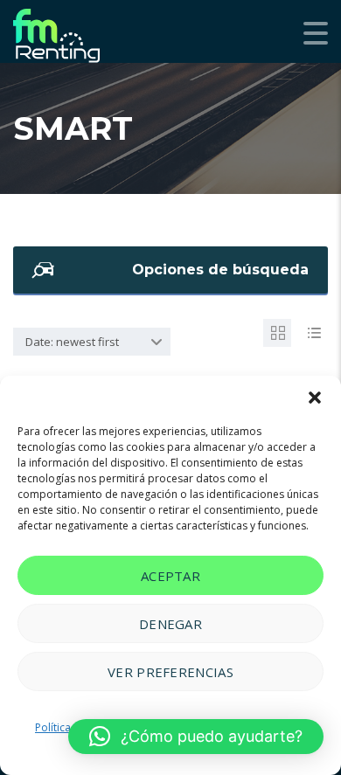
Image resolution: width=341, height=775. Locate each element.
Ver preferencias (170, 672)
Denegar (170, 624)
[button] (315, 397)
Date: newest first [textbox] (72, 341)
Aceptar (170, 576)
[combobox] (91, 342)
